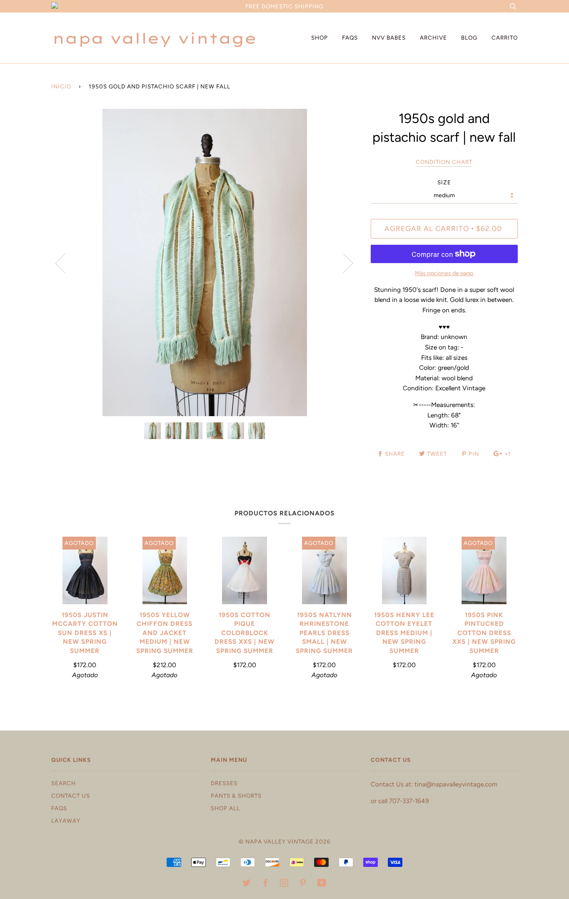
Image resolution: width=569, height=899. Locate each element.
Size (444, 182)
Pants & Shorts (236, 795)
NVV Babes (389, 37)
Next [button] (343, 262)
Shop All (225, 808)
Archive (433, 37)
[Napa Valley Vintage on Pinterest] (303, 884)
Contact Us (70, 795)
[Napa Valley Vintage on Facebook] (265, 884)
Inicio (61, 86)
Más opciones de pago (444, 273)
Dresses (224, 783)
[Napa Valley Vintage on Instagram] (284, 884)
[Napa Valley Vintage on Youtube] (322, 884)
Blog (469, 37)
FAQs (350, 37)
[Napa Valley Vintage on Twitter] (246, 884)
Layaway (65, 820)
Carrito (505, 37)
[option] (204, 262)
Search (63, 783)
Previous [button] (65, 262)
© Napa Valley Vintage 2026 (285, 841)
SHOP (319, 37)
